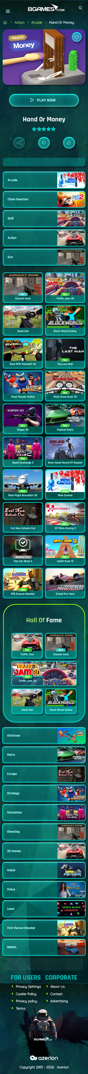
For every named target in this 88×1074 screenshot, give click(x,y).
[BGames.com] (5, 22)
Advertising (59, 1001)
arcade (36, 22)
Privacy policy (26, 1001)
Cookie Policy (26, 994)
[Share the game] (19, 142)
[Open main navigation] (7, 11)
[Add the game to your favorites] (76, 37)
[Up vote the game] (69, 142)
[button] (80, 7)
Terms (20, 1008)
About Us (57, 986)
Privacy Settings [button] (28, 986)
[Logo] (44, 7)
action (19, 22)
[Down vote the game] (44, 142)
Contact (56, 994)
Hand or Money (61, 22)
